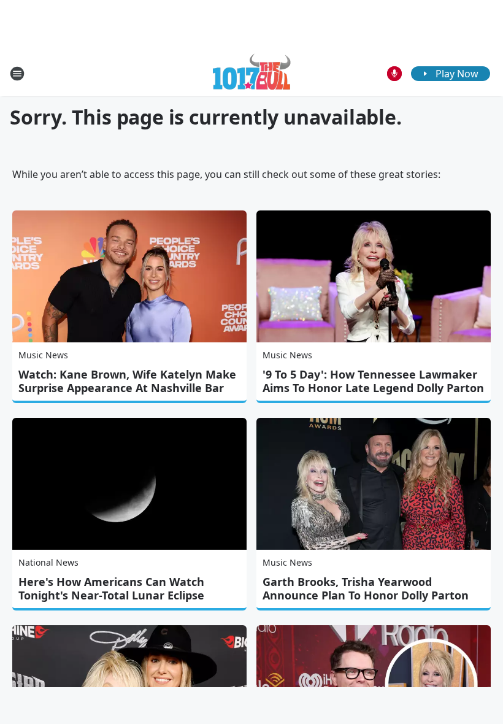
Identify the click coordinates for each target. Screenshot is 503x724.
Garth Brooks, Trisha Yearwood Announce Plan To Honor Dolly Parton (366, 588)
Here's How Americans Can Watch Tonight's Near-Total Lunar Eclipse (111, 588)
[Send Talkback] (394, 73)
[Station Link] (251, 73)
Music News (43, 355)
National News (48, 562)
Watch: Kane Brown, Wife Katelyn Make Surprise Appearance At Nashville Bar (127, 381)
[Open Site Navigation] (17, 73)
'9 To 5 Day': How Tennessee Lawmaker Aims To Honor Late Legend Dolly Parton (373, 381)
